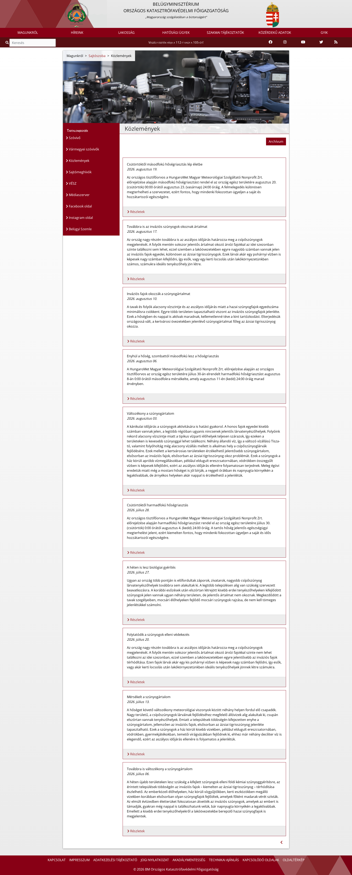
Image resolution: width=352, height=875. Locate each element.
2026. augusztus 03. (142, 418)
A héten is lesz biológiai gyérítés (151, 567)
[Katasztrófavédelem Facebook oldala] (270, 42)
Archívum (276, 141)
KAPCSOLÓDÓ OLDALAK (261, 860)
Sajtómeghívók (79, 172)
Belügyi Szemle (80, 229)
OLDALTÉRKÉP (294, 860)
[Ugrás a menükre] (3, 3)
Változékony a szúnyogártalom (150, 413)
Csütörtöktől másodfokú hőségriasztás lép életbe (164, 164)
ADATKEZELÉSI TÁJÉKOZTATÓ (115, 860)
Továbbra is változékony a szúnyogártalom (159, 769)
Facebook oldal (80, 206)
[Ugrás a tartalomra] (7, 3)
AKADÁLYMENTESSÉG (189, 860)
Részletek (137, 211)
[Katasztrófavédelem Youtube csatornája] (303, 42)
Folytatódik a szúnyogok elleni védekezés (158, 634)
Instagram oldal (80, 217)
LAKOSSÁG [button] (126, 32)
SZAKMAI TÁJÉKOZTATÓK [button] (225, 32)
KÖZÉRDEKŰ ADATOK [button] (274, 32)
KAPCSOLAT (57, 860)
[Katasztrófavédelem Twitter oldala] (321, 42)
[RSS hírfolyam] (336, 42)
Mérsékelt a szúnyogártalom (148, 697)
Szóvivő (74, 138)
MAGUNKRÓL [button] (28, 32)
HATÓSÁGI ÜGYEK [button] (176, 32)
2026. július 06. (138, 774)
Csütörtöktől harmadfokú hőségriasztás (157, 505)
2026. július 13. (138, 702)
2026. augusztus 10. (142, 298)
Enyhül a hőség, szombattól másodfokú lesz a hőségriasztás (173, 356)
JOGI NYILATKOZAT (155, 860)
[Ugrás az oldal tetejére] (122, 129)
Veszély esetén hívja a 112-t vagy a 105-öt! (176, 42)
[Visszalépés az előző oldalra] (281, 842)
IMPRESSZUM (79, 860)
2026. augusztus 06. (142, 361)
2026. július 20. (138, 639)
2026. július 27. (138, 572)
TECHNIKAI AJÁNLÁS (224, 860)
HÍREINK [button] (77, 32)
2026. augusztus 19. (142, 169)
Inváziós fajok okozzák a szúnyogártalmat (158, 294)
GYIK (324, 32)
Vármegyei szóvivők (83, 149)
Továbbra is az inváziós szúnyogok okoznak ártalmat (167, 226)
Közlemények (78, 160)
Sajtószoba (97, 56)
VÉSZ (72, 183)
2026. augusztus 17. (142, 231)
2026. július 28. (138, 510)
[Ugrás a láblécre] (12, 3)
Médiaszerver (79, 195)
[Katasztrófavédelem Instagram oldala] (285, 42)
